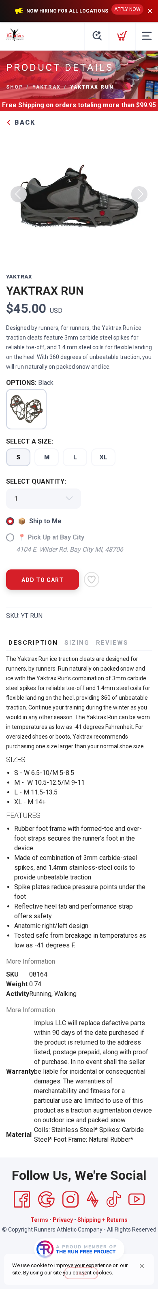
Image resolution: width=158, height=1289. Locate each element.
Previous (19, 194)
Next (139, 194)
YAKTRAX (46, 87)
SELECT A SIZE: (29, 441)
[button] (142, 1266)
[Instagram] (70, 1199)
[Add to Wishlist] (91, 579)
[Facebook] (22, 1199)
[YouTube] (136, 1199)
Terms (39, 1220)
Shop (14, 87)
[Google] (46, 1199)
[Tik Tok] (113, 1199)
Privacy (63, 1220)
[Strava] (92, 1199)
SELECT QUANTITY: (36, 481)
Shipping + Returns (102, 1220)
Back (23, 122)
